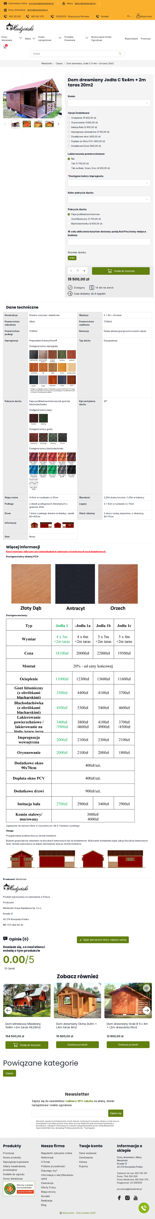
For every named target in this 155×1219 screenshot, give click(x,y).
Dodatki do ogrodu (13, 1174)
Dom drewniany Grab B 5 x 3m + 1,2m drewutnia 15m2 (127, 1025)
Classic (59, 63)
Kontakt (105, 16)
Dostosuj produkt (77, 1044)
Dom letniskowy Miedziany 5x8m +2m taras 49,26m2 (23, 1025)
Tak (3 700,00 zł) (80, 163)
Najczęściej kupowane (16, 1161)
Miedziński (46, 63)
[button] (5, 47)
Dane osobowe (87, 1153)
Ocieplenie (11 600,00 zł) (83, 118)
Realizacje (46, 1200)
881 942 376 (37, 16)
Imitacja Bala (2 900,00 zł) (84, 127)
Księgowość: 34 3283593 (129, 1182)
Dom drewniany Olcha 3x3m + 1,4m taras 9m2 (76, 1025)
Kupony (83, 1166)
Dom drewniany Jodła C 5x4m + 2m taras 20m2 (90, 63)
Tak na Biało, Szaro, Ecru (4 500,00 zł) (90, 168)
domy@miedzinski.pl (37, 10)
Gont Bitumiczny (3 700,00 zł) (86, 219)
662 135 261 (15, 16)
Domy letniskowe (13, 1178)
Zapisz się (115, 1113)
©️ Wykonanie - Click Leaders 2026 (77, 1213)
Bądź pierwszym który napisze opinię (102, 939)
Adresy (83, 1161)
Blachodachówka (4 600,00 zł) (86, 223)
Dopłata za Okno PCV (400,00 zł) (88, 141)
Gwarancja (47, 1183)
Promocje (8, 1153)
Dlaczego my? (49, 1170)
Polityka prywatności (53, 1166)
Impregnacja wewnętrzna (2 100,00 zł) (90, 132)
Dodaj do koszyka (124, 270)
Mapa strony (48, 1191)
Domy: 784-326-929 (127, 1176)
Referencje (47, 1157)
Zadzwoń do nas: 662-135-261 (132, 1173)
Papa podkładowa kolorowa (85, 214)
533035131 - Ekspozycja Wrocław (72, 16)
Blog (43, 1204)
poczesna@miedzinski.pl (41, 3)
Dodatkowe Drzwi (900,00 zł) (86, 146)
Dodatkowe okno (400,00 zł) (86, 136)
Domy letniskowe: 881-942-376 (132, 1179)
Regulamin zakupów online (56, 1153)
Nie (73, 158)
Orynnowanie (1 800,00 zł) (84, 122)
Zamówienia (86, 1157)
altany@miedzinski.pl (85, 3)
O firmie (45, 1161)
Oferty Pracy (48, 1187)
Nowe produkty (12, 1157)
